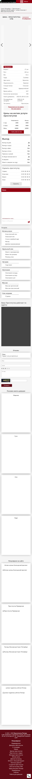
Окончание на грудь (11, 273)
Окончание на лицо (11, 275)
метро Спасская (21, 10)
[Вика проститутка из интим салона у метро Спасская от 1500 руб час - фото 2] (14, 45)
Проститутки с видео (16, 753)
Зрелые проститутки (16, 751)
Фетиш (7, 241)
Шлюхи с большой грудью (16, 761)
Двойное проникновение (12, 244)
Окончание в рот (10, 278)
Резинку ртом (9, 257)
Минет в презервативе (12, 252)
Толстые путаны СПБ (16, 766)
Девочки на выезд (16, 759)
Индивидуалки (16, 743)
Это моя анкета (16, 108)
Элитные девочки (16, 762)
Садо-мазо (8, 265)
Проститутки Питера (20, 733)
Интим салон (16, 757)
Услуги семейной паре (12, 239)
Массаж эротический (11, 286)
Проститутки (15, 8)
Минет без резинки (11, 254)
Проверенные (16, 770)
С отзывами (16, 747)
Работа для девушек (16, 774)
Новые (16, 749)
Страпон (7, 296)
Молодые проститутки (16, 755)
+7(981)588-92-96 (16, 132)
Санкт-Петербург (6, 8)
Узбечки (16, 772)
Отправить (7, 385)
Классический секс (11, 234)
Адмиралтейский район (8, 10)
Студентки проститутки (16, 764)
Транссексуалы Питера (16, 768)
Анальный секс (10, 236)
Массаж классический (12, 288)
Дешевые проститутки (16, 745)
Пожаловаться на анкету (16, 107)
